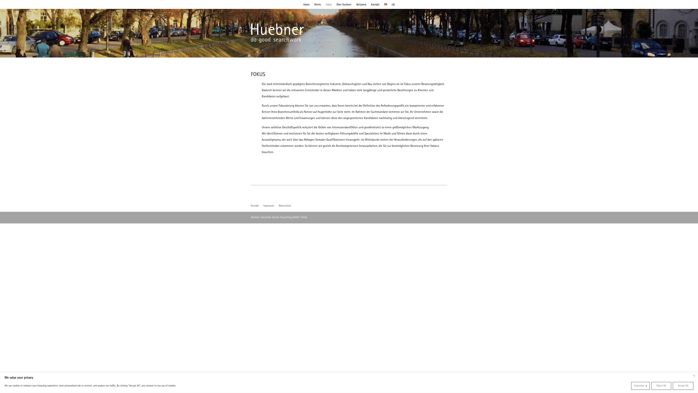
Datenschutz (285, 206)
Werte (317, 5)
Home (306, 5)
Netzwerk (361, 5)
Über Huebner (344, 5)
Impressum (268, 206)
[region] (349, 382)
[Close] (694, 375)
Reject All (661, 386)
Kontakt (375, 5)
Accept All (683, 386)
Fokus (329, 5)
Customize (639, 386)
